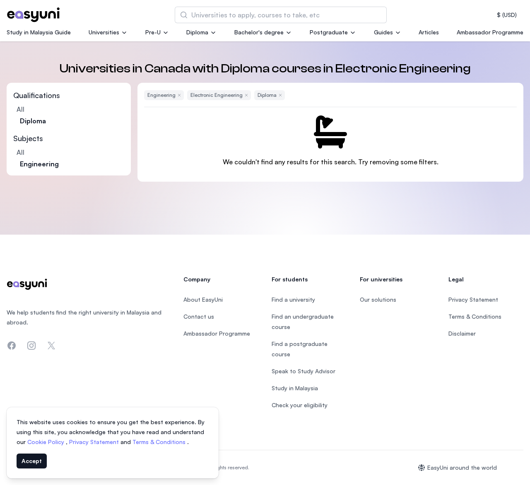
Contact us (198, 316)
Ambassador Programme (490, 32)
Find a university (293, 299)
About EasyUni (203, 299)
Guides (383, 32)
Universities (104, 32)
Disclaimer (462, 333)
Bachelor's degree (259, 32)
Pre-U (153, 32)
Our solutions (378, 299)
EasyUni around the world (462, 467)
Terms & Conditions (159, 441)
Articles (429, 32)
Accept (32, 460)
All (20, 109)
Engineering (39, 164)
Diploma (197, 32)
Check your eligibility (300, 404)
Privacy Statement (94, 441)
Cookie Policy (46, 441)
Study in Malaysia (295, 387)
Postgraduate (329, 32)
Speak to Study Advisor (303, 371)
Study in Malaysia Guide (39, 32)
